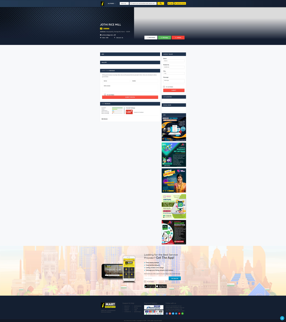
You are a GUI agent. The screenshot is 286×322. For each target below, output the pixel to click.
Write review (107, 86)
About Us (126, 306)
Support (126, 310)
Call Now (178, 37)
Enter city (123, 3)
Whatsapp (165, 37)
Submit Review (130, 97)
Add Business (137, 306)
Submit (174, 90)
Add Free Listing (180, 3)
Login (171, 3)
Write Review (151, 37)
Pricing (136, 308)
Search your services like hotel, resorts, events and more (144, 3)
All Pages (111, 3)
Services (126, 308)
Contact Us (127, 311)
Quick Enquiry (137, 311)
